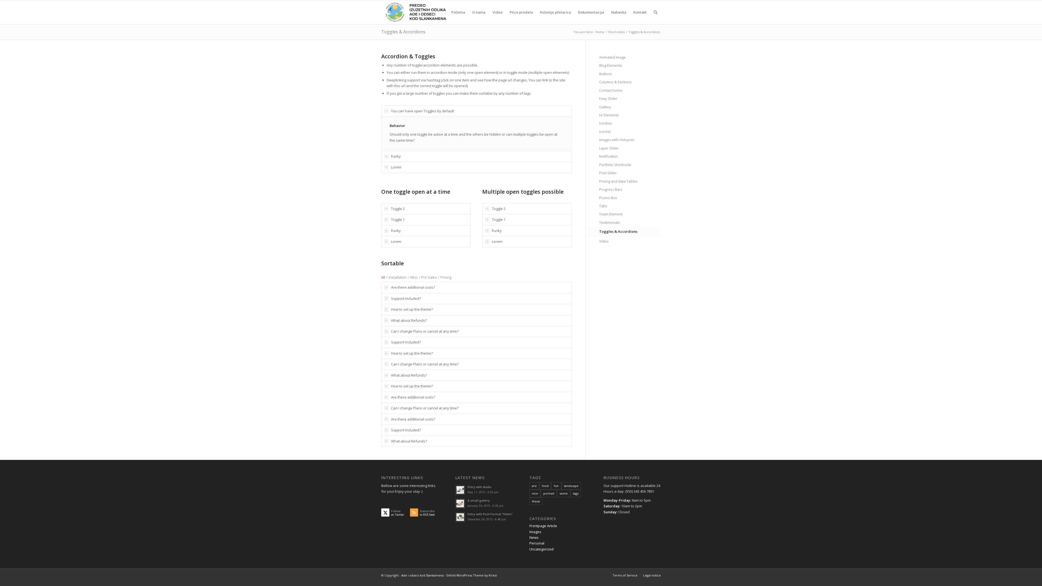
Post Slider (608, 172)
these (536, 501)
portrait (548, 493)
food (545, 486)
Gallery (605, 106)
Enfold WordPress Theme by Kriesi (471, 575)
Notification (608, 156)
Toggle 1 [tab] (398, 219)
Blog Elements (610, 65)
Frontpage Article (543, 525)
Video (604, 241)
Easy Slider (608, 98)
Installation (398, 277)
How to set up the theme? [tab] (412, 309)
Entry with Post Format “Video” (490, 514)
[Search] (655, 12)
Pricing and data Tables (618, 181)
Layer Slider (609, 148)
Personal (536, 543)
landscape (571, 486)
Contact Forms (610, 90)
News (534, 537)
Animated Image (612, 57)
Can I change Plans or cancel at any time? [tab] (425, 331)
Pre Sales (429, 277)
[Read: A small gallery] (460, 503)
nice (535, 493)
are (534, 486)
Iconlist (605, 131)
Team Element (610, 214)
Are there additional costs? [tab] (413, 287)
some (564, 493)
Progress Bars (610, 189)
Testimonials (609, 222)
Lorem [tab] (396, 167)
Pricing (445, 277)
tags (576, 493)
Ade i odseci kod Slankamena (422, 575)
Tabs (603, 205)
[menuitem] (458, 12)
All (383, 277)
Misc (414, 277)
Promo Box (608, 197)
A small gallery (479, 500)
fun (556, 486)
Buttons (605, 73)
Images (535, 531)
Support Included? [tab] (406, 298)
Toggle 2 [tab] (398, 208)
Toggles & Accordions (403, 32)
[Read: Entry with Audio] (460, 490)
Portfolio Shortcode (615, 164)
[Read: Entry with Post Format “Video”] (460, 517)
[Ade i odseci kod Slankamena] (415, 12)
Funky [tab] (396, 156)
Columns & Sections (615, 81)
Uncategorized (541, 549)
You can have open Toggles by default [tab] (422, 111)
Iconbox (605, 123)
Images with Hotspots (616, 139)
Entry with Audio (479, 487)
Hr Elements (609, 115)
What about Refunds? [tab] (409, 320)
